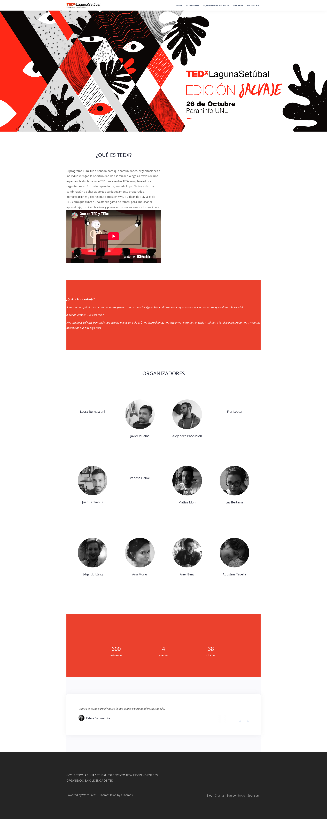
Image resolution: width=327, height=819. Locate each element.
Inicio (178, 5)
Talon (113, 795)
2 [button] (243, 722)
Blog (209, 795)
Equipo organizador (216, 5)
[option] (163, 714)
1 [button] (240, 722)
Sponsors (253, 5)
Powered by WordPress (81, 795)
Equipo (231, 795)
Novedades (192, 5)
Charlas (238, 5)
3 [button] (245, 722)
